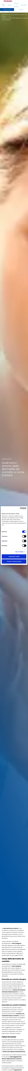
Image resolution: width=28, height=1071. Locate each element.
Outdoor (10, 5)
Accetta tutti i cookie (14, 556)
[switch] (24, 536)
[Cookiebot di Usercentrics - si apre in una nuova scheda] (20, 508)
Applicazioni (24, 5)
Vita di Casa (3, 5)
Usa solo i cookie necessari (14, 561)
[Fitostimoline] (7, 1)
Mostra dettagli (19, 551)
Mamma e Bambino (16, 5)
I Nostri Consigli (7, 9)
